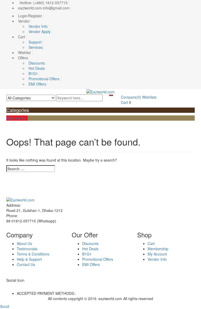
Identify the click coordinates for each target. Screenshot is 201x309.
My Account (157, 254)
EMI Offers (37, 84)
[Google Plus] (19, 285)
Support (35, 42)
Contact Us (26, 264)
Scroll (4, 306)
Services (36, 47)
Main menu (15, 118)
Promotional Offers (44, 78)
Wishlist (24, 52)
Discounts (37, 63)
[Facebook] (7, 285)
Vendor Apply (40, 31)
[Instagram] (27, 285)
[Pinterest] (25, 285)
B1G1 (33, 73)
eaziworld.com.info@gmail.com (44, 7)
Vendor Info (38, 26)
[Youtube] (22, 285)
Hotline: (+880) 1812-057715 (44, 2)
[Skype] (13, 285)
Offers (23, 57)
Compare (131, 97)
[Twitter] (10, 285)
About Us (24, 243)
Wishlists (149, 97)
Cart (21, 36)
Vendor (24, 21)
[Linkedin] (16, 285)
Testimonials (27, 248)
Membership (158, 248)
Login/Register (30, 15)
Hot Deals (37, 68)
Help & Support (29, 259)
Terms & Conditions (33, 254)
